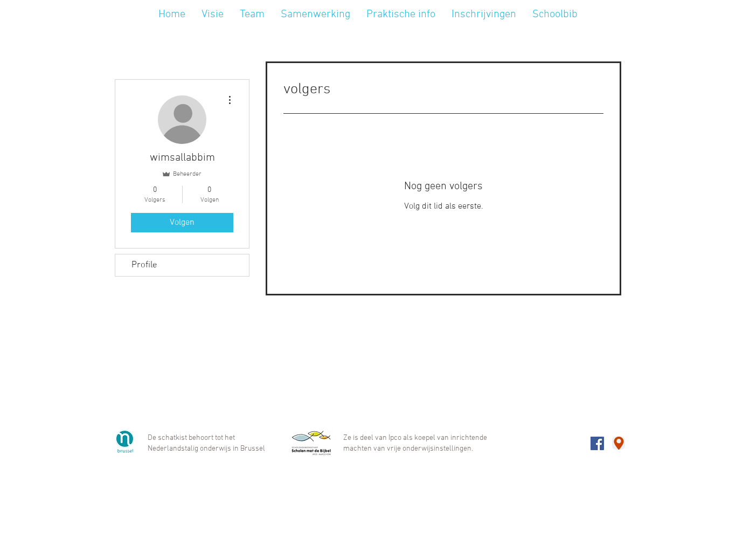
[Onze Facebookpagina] (597, 443)
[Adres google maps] (618, 443)
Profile (144, 265)
